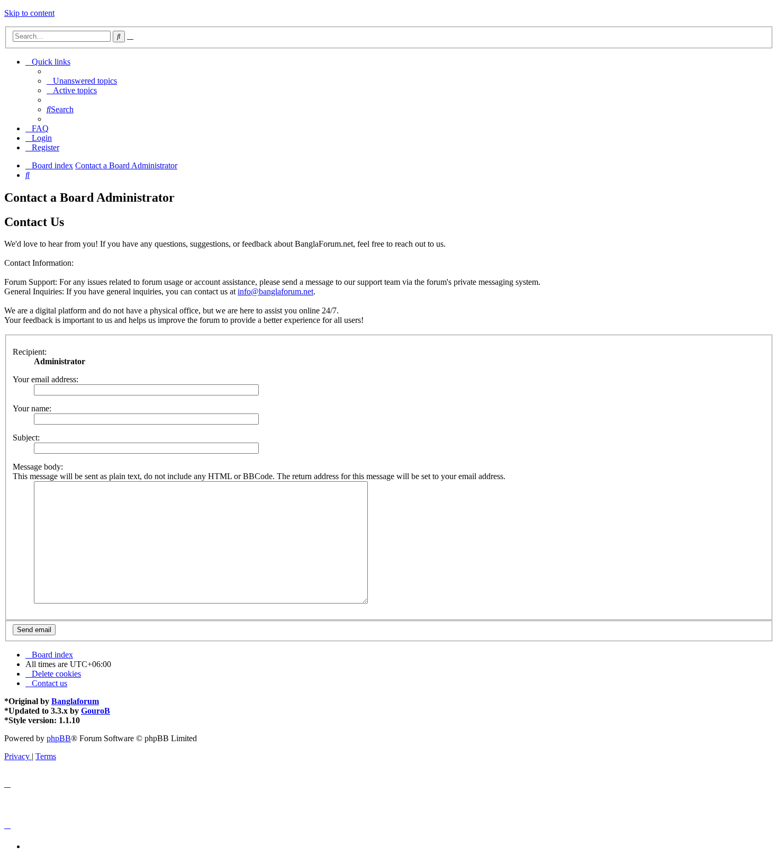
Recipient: (30, 351)
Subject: (26, 437)
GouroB (95, 710)
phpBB (59, 738)
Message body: (38, 466)
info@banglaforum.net (275, 291)
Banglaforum (75, 701)
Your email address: (45, 379)
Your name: (32, 408)
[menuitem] (82, 80)
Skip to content (29, 12)
